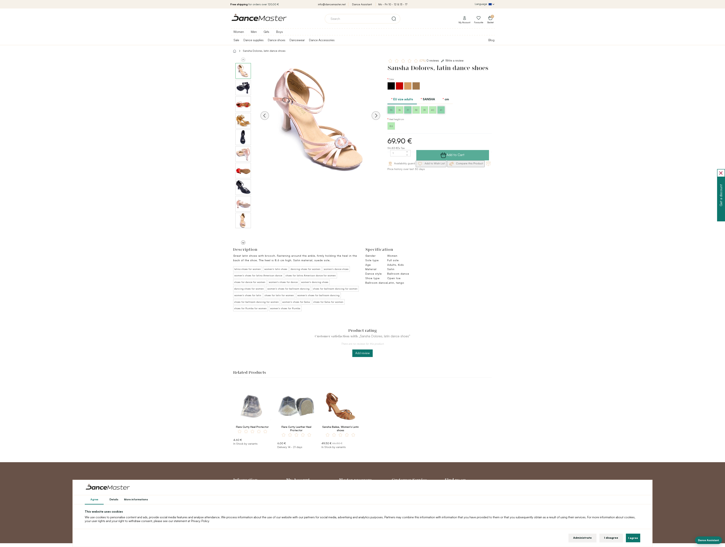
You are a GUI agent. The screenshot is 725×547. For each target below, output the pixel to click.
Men (254, 32)
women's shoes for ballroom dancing (288, 288)
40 (432, 110)
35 (391, 110)
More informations (136, 499)
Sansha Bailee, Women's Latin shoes (340, 428)
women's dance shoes (336, 269)
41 (441, 110)
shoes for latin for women (279, 295)
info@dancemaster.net (332, 4)
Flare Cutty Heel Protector (252, 426)
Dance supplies (253, 40)
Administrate (582, 537)
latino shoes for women (247, 269)
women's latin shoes (275, 269)
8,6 (391, 126)
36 (399, 110)
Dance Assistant (362, 4)
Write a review (454, 60)
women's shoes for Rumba (285, 308)
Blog (491, 40)
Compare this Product (469, 163)
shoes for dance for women (249, 282)
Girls (266, 32)
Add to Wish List (434, 163)
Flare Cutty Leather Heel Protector (296, 428)
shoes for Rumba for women (250, 308)
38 (416, 110)
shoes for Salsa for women (328, 302)
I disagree (611, 537)
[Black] (391, 88)
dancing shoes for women (305, 269)
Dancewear (297, 40)
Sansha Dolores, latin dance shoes (264, 50)
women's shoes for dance (283, 282)
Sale (236, 40)
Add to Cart (455, 155)
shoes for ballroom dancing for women (335, 288)
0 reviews (430, 60)
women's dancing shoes (315, 282)
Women (238, 32)
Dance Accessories (322, 40)
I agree (633, 537)
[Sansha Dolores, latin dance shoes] (320, 120)
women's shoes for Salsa (296, 302)
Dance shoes (276, 40)
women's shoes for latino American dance (258, 275)
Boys (279, 32)
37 (408, 110)
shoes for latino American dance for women (311, 275)
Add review (362, 353)
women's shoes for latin (247, 295)
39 (424, 110)
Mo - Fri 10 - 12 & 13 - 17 (392, 4)
